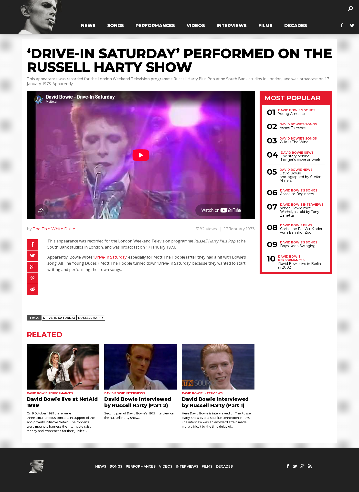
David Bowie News (297, 152)
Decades (295, 25)
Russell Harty (91, 318)
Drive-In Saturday (110, 257)
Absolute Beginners (297, 194)
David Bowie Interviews (301, 204)
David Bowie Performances (291, 258)
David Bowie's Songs (296, 110)
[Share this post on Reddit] (32, 289)
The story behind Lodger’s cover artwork (300, 158)
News (88, 25)
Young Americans (293, 114)
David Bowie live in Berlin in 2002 (299, 265)
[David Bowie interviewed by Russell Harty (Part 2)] (140, 367)
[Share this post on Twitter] (32, 256)
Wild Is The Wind (294, 142)
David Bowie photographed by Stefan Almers (300, 176)
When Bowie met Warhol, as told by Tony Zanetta (299, 211)
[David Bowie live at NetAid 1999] (63, 367)
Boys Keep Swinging (298, 246)
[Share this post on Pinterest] (32, 278)
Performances (155, 25)
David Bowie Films (296, 225)
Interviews (232, 25)
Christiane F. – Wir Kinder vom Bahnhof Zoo (301, 230)
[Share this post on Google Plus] (32, 267)
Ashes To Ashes (293, 128)
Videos (196, 25)
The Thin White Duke (54, 229)
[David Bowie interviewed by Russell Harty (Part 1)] (218, 367)
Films (265, 25)
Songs (115, 25)
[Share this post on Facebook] (32, 244)
